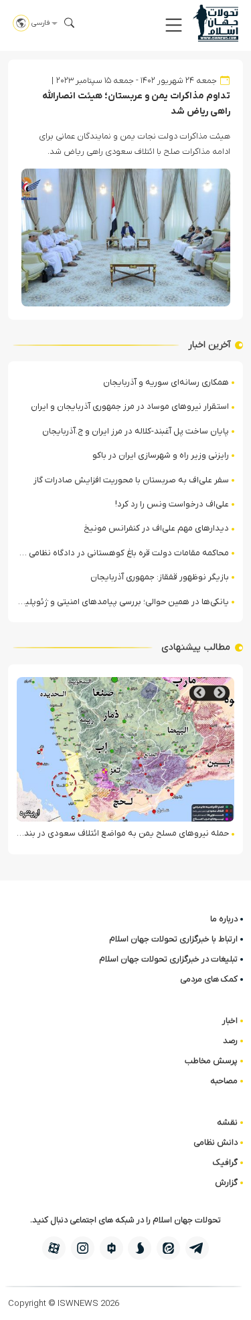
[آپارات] (54, 1248)
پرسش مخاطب (211, 1060)
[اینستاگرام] (82, 1248)
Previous (220, 692)
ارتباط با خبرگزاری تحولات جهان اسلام (173, 939)
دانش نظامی (215, 1142)
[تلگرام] (197, 1248)
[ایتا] (168, 1248)
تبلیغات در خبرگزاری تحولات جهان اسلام (168, 959)
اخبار (230, 1020)
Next (199, 692)
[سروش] (139, 1248)
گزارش (226, 1182)
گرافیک (225, 1162)
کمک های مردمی (209, 979)
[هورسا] (111, 1248)
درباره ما (224, 919)
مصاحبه (224, 1081)
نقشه (227, 1122)
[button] (173, 25)
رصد (230, 1040)
